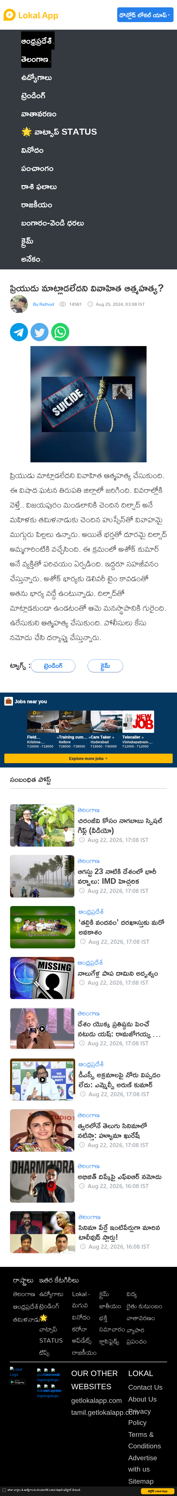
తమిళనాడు (27, 1319)
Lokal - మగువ (81, 1299)
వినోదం (81, 1317)
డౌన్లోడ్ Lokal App (158, 1491)
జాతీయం (110, 1306)
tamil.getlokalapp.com (105, 1412)
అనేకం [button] (30, 258)
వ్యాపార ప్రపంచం (137, 1335)
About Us (142, 1399)
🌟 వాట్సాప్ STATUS (51, 1329)
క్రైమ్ (104, 1293)
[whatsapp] (61, 334)
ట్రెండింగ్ (49, 1306)
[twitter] (40, 334)
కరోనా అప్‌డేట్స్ (82, 1335)
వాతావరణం (141, 1317)
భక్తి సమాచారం (112, 1323)
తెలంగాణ (34, 58)
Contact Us (145, 1387)
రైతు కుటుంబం (144, 1306)
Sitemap (141, 1481)
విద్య (132, 1293)
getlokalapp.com (96, 1400)
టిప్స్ (44, 1352)
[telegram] (20, 334)
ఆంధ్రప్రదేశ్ (36, 40)
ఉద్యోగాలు (51, 1293)
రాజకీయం (84, 1352)
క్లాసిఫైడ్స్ (109, 1341)
